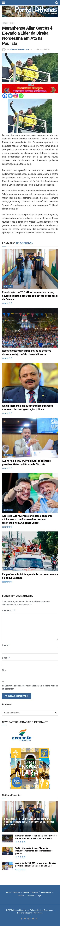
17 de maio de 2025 (42, 49)
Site (4, 670)
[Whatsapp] (21, 95)
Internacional (46, 892)
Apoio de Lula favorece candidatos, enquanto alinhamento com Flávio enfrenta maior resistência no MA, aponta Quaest (27, 519)
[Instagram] (15, 95)
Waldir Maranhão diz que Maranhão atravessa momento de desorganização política (34, 851)
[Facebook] (4, 95)
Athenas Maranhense (19, 49)
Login (39, 896)
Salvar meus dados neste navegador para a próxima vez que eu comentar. (30, 687)
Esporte (35, 892)
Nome (5, 645)
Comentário (8, 610)
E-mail (6, 657)
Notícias (12, 23)
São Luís (30, 896)
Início (8, 892)
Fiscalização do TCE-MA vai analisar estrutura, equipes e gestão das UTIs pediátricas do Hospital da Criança (29, 296)
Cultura (26, 892)
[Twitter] (10, 95)
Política (21, 896)
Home (4, 23)
